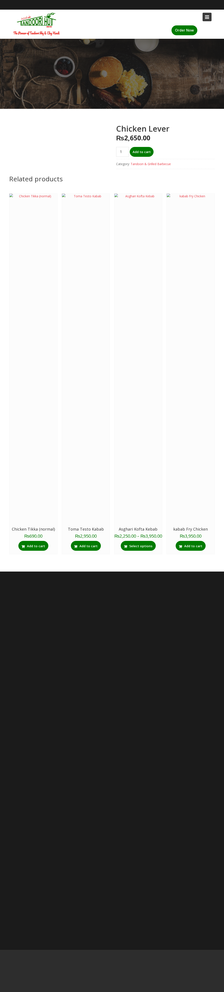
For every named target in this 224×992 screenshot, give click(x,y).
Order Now (184, 30)
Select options (140, 546)
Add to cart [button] (36, 546)
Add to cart (142, 152)
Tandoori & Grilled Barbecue (151, 164)
